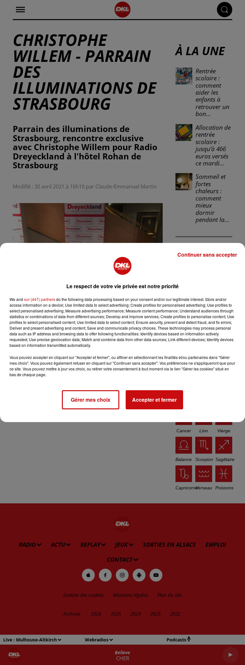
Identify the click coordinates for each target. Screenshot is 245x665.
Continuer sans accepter (207, 254)
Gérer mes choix (90, 399)
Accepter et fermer (154, 399)
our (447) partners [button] (39, 299)
